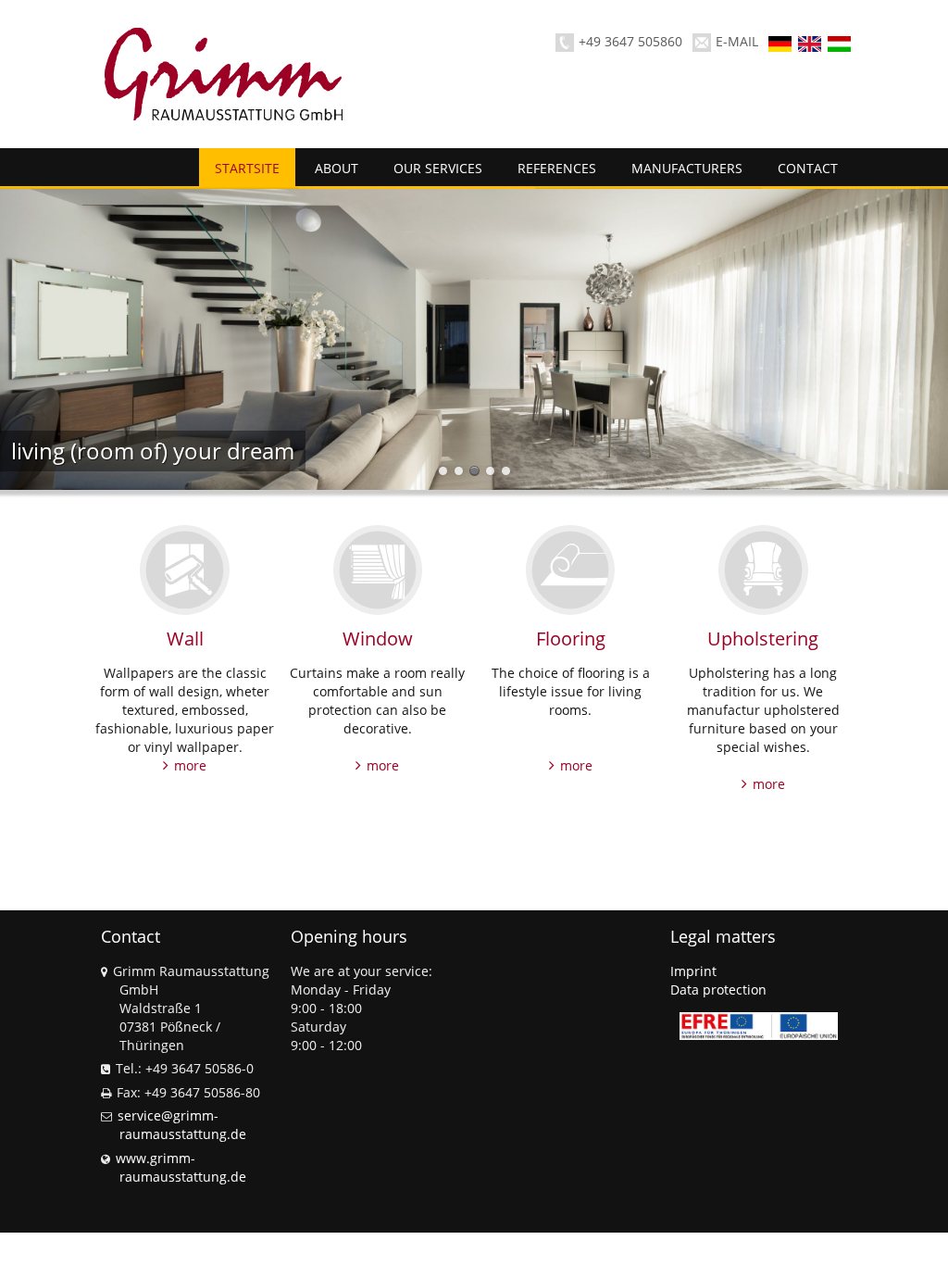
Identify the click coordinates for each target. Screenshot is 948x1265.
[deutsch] (781, 42)
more (190, 765)
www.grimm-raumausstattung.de (181, 1167)
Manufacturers (686, 168)
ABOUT (336, 168)
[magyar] (841, 42)
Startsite (247, 168)
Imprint (693, 971)
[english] (811, 42)
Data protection (718, 989)
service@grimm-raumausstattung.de (182, 1125)
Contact (808, 168)
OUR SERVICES (437, 168)
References (557, 168)
